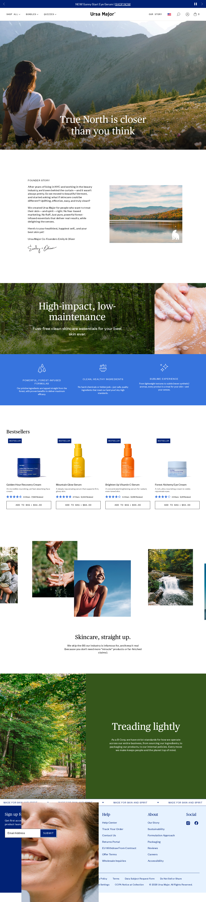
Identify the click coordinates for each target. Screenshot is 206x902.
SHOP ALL (12, 14)
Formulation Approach (161, 835)
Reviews (153, 848)
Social (191, 814)
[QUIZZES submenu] (55, 14)
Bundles (31, 14)
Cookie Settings (100, 884)
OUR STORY (155, 14)
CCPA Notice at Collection (129, 884)
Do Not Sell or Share (171, 878)
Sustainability (156, 829)
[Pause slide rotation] (195, 4)
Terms (116, 878)
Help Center (109, 822)
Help (106, 814)
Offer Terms (109, 854)
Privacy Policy (99, 878)
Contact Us (109, 835)
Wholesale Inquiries (114, 860)
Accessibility (156, 860)
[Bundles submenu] (37, 14)
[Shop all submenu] (19, 14)
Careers (153, 854)
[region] (103, 4)
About (153, 814)
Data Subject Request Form (140, 878)
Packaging (154, 841)
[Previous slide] (4, 4)
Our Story (153, 822)
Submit (48, 833)
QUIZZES (49, 14)
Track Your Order (112, 829)
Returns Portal (111, 841)
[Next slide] (202, 4)
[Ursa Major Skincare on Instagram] (188, 823)
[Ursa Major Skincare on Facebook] (196, 823)
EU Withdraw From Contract (119, 848)
